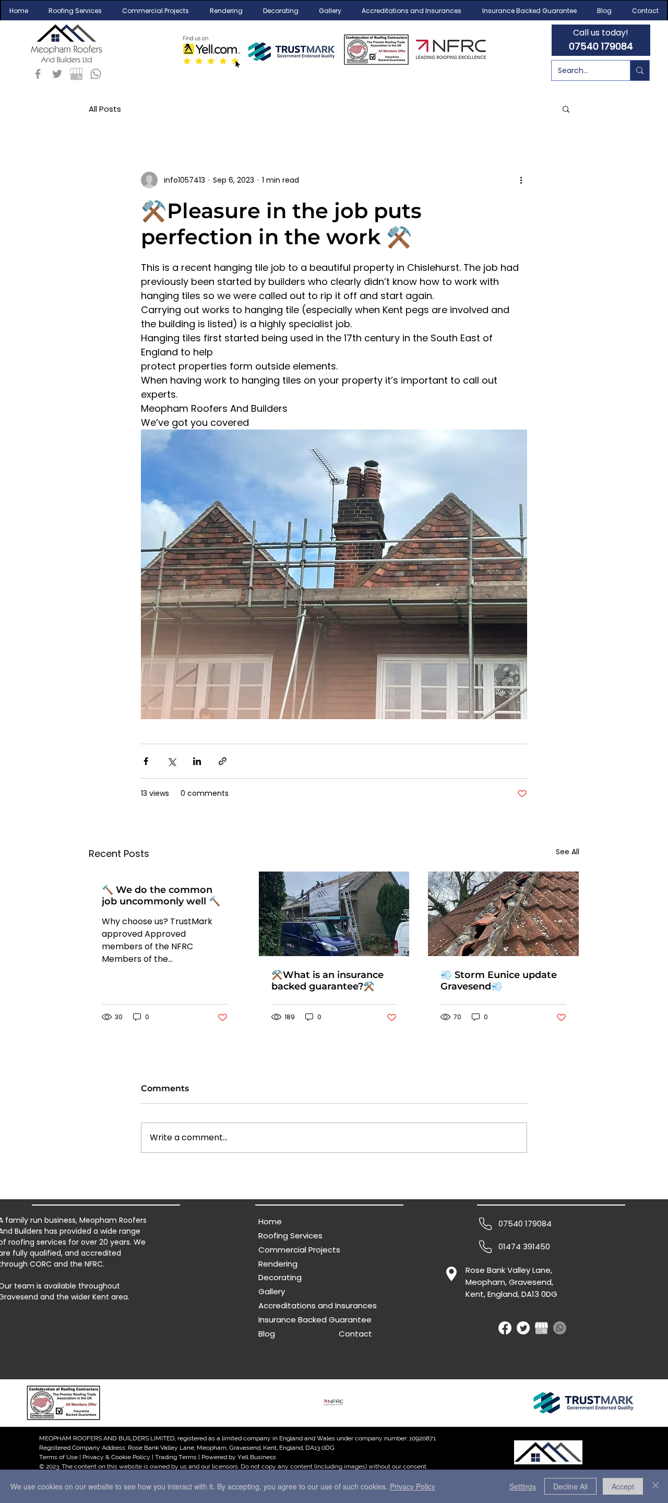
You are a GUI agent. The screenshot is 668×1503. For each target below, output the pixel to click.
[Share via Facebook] (146, 761)
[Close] (655, 1486)
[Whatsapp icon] (95, 73)
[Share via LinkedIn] (197, 761)
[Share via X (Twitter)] (171, 761)
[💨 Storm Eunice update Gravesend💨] (503, 914)
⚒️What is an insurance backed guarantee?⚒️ (327, 980)
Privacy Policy (412, 1486)
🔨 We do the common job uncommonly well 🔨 (161, 895)
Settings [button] (522, 1486)
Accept (623, 1486)
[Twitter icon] (57, 73)
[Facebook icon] (37, 73)
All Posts (105, 108)
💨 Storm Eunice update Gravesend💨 (498, 980)
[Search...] (639, 70)
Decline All (570, 1486)
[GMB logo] (76, 73)
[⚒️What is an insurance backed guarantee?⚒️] (334, 914)
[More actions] (521, 180)
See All (567, 851)
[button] (75, 11)
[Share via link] (223, 761)
